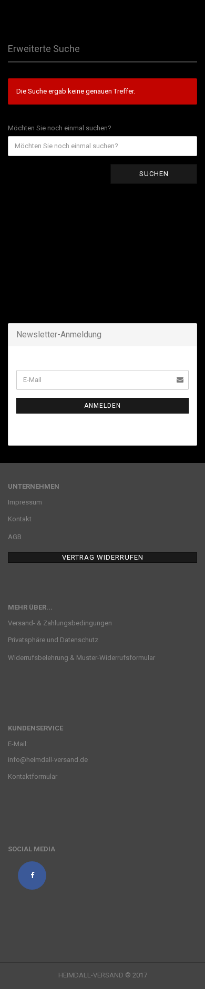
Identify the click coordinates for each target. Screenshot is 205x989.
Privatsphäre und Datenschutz (53, 640)
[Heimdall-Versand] (60, 13)
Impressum (25, 502)
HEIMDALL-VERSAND (91, 975)
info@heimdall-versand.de (48, 760)
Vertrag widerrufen (103, 557)
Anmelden (102, 405)
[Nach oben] (176, 973)
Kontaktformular (32, 776)
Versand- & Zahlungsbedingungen (60, 623)
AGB (15, 537)
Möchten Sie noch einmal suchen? (59, 128)
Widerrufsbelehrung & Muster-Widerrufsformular (81, 658)
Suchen (154, 174)
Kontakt (20, 519)
